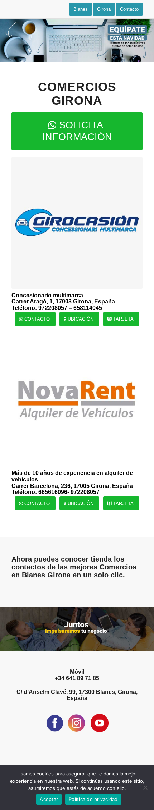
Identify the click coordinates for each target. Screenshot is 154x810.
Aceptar (49, 799)
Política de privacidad (93, 799)
